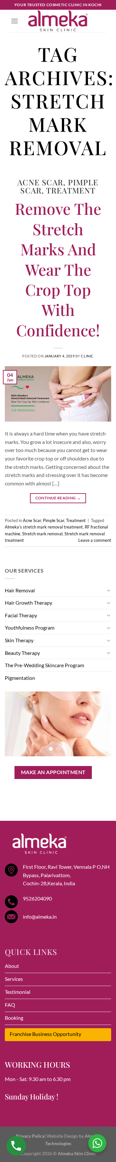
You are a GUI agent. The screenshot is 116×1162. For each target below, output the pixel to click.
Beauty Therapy (22, 653)
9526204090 (37, 898)
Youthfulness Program (29, 627)
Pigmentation (20, 678)
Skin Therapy (19, 640)
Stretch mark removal (42, 533)
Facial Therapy (21, 615)
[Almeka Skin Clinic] (58, 21)
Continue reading (58, 497)
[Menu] (14, 21)
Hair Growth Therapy (28, 602)
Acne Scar (40, 182)
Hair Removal (20, 590)
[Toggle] (108, 590)
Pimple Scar (53, 520)
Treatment (71, 190)
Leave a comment (94, 540)
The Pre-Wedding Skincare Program (44, 665)
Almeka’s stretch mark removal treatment (44, 526)
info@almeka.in (40, 916)
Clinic (87, 356)
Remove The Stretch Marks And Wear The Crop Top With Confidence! (58, 269)
